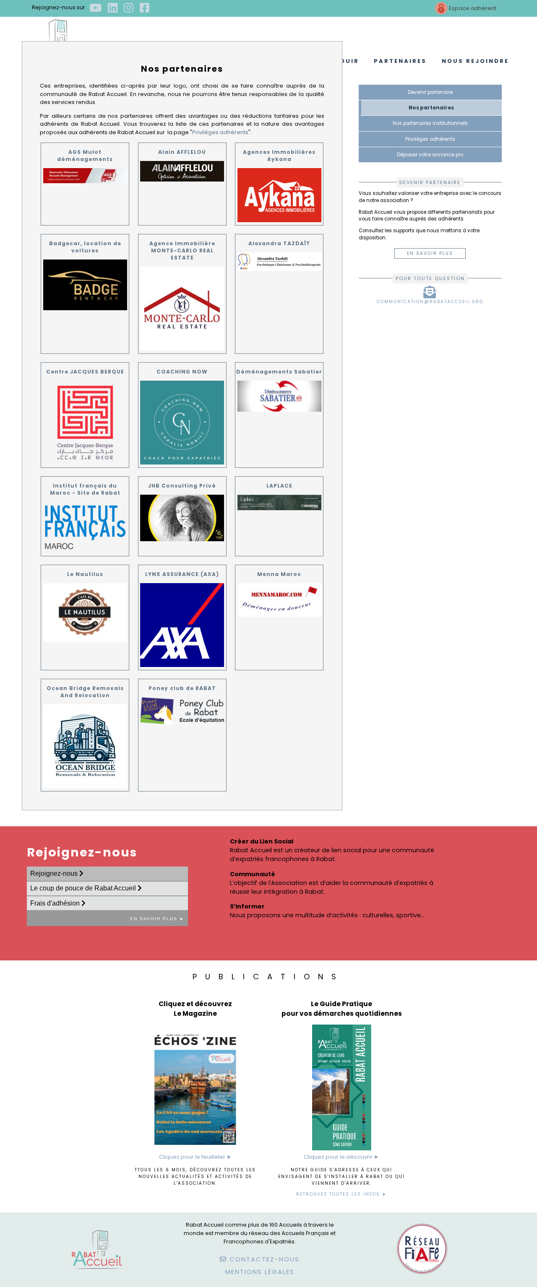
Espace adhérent (472, 8)
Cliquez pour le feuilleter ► (195, 1157)
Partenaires (400, 61)
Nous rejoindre (475, 61)
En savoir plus (430, 253)
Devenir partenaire (430, 92)
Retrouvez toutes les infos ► (341, 1194)
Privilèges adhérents (220, 132)
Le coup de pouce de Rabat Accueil (84, 888)
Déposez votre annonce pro (430, 154)
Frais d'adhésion (55, 903)
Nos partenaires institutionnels (430, 123)
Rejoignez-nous (54, 873)
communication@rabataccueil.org (430, 301)
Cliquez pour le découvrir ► (341, 1157)
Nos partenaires (431, 107)
